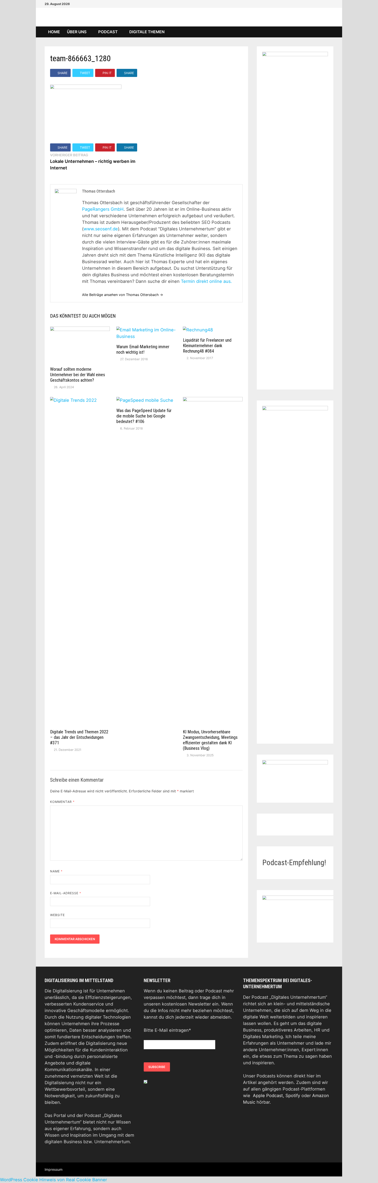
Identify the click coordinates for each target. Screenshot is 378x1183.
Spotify (292, 1095)
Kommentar (62, 802)
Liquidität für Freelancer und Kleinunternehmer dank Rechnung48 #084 (207, 346)
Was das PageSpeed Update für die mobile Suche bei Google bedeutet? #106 (144, 416)
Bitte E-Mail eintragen (167, 1030)
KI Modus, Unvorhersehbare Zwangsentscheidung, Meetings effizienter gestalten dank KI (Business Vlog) (210, 740)
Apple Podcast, (269, 1095)
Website (57, 915)
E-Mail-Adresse (65, 893)
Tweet (85, 73)
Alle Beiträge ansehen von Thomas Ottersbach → (122, 294)
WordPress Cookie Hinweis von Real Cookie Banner (53, 1179)
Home (54, 32)
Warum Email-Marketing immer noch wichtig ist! (142, 349)
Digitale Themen (146, 32)
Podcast (108, 32)
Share (62, 73)
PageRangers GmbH (103, 209)
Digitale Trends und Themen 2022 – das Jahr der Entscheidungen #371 (79, 737)
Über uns (77, 32)
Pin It (107, 73)
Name (56, 871)
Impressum (54, 1169)
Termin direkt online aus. (206, 281)
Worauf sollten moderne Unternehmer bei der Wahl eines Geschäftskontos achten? (77, 375)
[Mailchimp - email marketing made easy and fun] (145, 1081)
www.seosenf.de (101, 228)
